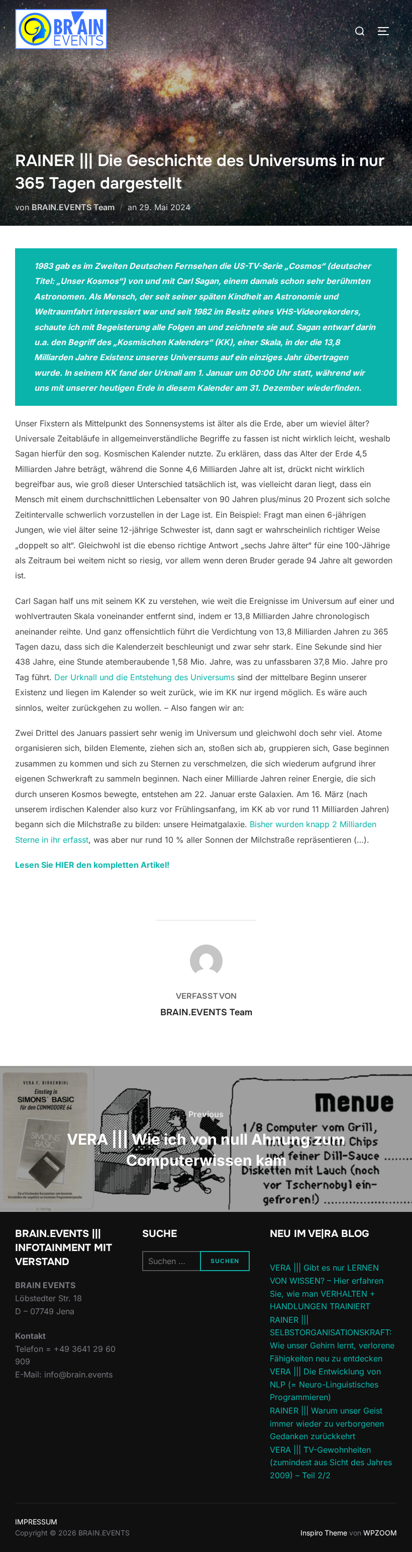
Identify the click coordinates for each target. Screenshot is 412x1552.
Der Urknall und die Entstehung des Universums (144, 677)
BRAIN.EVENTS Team (73, 207)
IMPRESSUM (36, 1521)
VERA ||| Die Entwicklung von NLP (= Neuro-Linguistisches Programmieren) (325, 1384)
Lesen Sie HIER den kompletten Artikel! (92, 865)
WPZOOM (380, 1532)
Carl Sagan (197, 281)
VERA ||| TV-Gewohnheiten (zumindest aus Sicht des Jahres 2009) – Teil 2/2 (331, 1462)
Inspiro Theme (323, 1532)
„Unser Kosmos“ (89, 281)
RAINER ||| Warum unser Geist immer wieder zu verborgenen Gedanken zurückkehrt (327, 1423)
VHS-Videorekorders (316, 311)
